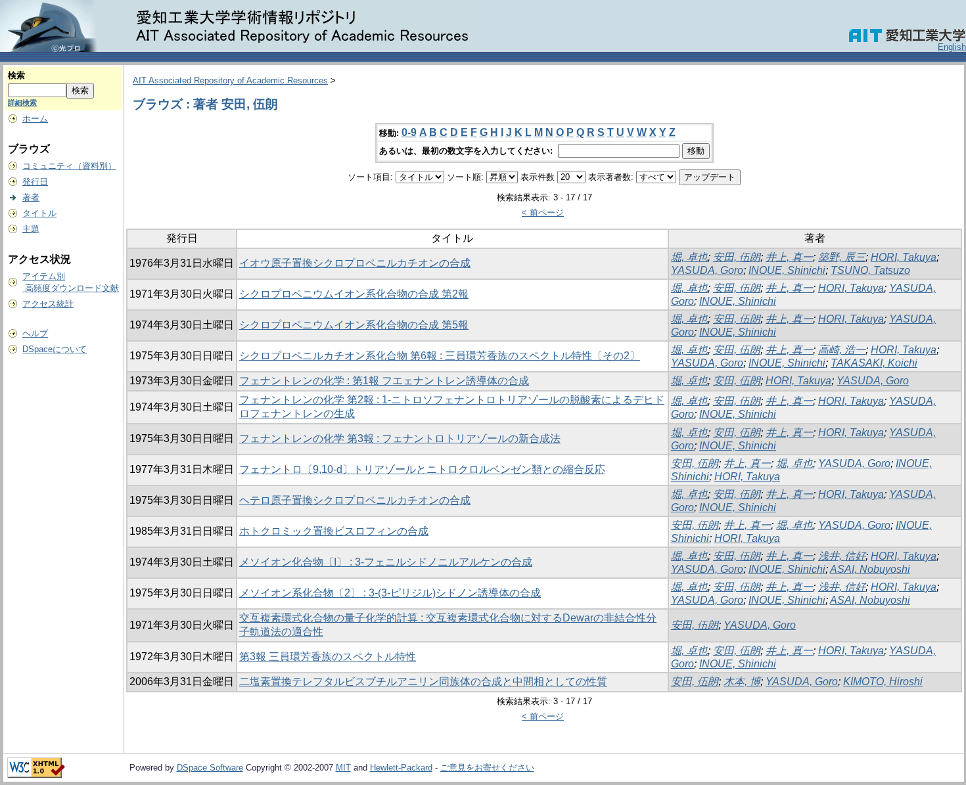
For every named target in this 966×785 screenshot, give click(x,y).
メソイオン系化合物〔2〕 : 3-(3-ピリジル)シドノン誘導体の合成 (390, 592)
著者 (30, 197)
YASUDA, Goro (707, 270)
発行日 (35, 182)
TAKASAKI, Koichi (874, 363)
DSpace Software (210, 768)
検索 (16, 75)
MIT (343, 768)
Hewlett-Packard (401, 768)
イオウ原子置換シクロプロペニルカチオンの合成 (355, 263)
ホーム (35, 118)
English (952, 47)
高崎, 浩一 (841, 349)
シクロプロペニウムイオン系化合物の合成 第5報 (354, 324)
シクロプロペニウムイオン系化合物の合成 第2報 (354, 294)
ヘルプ (35, 333)
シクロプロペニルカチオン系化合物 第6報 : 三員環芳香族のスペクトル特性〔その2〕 (439, 355)
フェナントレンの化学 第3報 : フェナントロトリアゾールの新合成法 (400, 438)
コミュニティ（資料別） (69, 166)
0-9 (409, 132)
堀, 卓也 (689, 257)
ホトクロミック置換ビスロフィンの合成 (333, 531)
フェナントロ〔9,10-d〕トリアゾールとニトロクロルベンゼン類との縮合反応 (422, 469)
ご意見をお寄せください (487, 768)
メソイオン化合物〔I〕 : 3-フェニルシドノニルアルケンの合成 (385, 562)
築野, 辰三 (841, 257)
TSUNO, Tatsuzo (870, 270)
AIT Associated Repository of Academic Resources (230, 80)
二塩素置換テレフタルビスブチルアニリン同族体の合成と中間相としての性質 (423, 681)
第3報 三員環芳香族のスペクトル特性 (327, 656)
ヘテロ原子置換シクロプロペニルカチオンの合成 (355, 500)
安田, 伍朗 (736, 257)
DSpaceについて (54, 349)
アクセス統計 (48, 304)
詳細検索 (22, 102)
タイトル (39, 213)
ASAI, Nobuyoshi (870, 569)
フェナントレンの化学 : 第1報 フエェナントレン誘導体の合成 (384, 380)
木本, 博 (742, 681)
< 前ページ (543, 212)
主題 (30, 229)
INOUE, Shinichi (786, 270)
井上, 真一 (789, 257)
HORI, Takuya (903, 257)
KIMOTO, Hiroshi (883, 681)
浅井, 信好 (841, 556)
